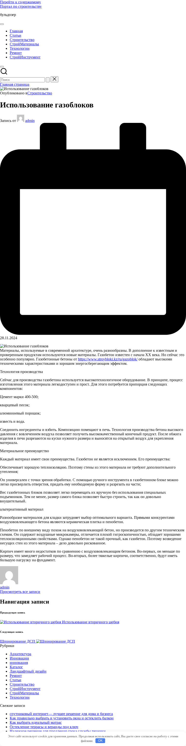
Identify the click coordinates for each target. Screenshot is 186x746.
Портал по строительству (21, 6)
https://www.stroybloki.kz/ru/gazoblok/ (108, 359)
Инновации (19, 658)
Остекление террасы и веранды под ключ (44, 727)
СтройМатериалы (24, 693)
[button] (48, 79)
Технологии (20, 697)
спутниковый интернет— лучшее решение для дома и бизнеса (61, 714)
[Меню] (2, 24)
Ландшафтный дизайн (28, 671)
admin (4, 587)
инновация (19, 663)
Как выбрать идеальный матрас (36, 722)
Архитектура (20, 654)
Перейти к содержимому (20, 2)
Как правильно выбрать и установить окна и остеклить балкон (62, 718)
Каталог (16, 667)
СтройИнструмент (25, 689)
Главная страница (14, 84)
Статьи (15, 680)
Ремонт (16, 676)
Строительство (39, 93)
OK (100, 740)
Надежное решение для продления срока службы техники (58, 731)
